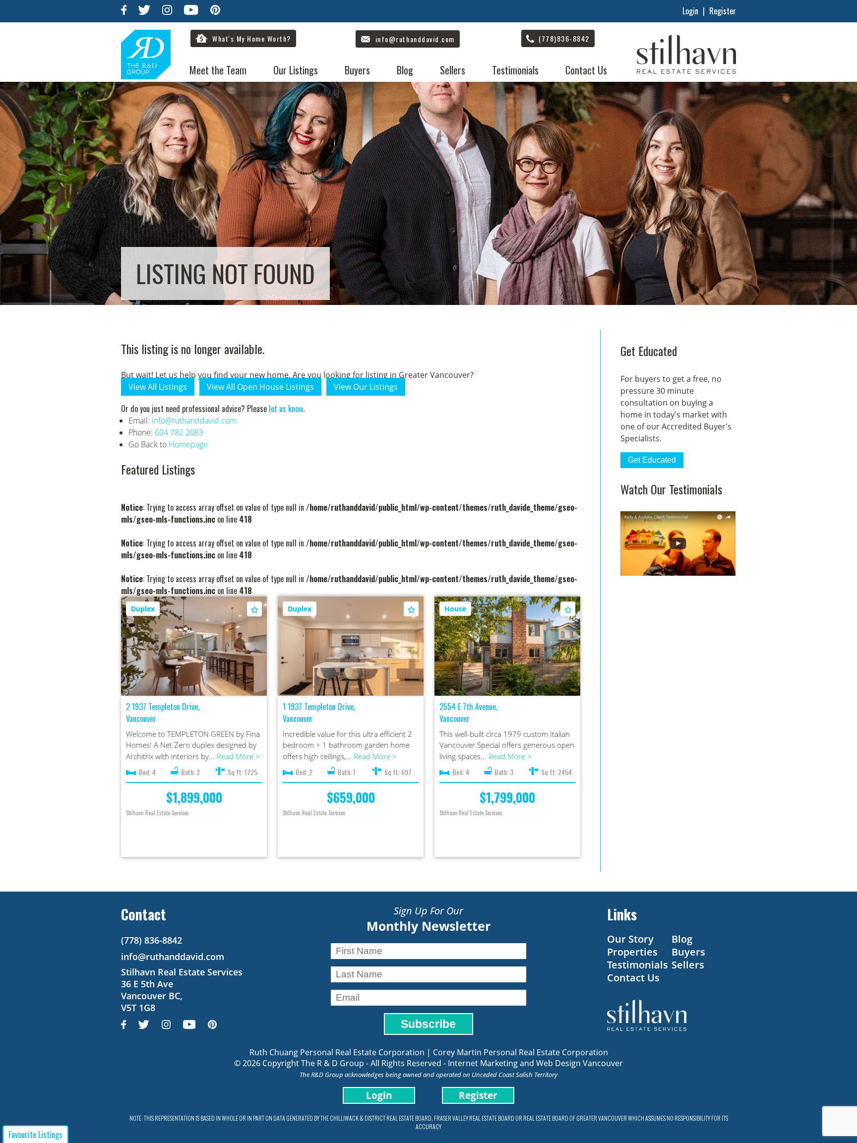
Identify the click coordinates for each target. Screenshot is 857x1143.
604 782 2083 (179, 432)
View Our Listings (366, 386)
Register (722, 11)
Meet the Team (217, 69)
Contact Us (586, 69)
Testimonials (515, 69)
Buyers (357, 69)
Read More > (238, 756)
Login (690, 11)
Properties (632, 952)
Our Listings (295, 69)
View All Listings (157, 386)
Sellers (452, 69)
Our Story (630, 939)
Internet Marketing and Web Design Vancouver (535, 1063)
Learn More (194, 647)
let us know (286, 409)
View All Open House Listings (260, 386)
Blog (405, 69)
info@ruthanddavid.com (194, 420)
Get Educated (652, 460)
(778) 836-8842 (151, 940)
